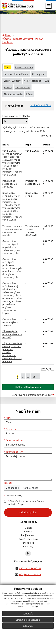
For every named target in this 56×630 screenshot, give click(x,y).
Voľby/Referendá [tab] (32, 80)
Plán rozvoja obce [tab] (24, 67)
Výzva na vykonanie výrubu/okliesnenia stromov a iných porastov (12, 230)
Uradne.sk (43, 394)
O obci (28, 528)
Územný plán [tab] (38, 74)
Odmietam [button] (28, 626)
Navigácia (9, 6)
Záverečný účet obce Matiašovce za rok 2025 (12, 334)
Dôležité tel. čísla (28, 539)
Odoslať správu (28, 512)
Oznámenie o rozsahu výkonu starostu (10, 322)
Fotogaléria (28, 542)
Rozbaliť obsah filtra (40, 105)
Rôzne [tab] (29, 94)
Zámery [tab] (7, 87)
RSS (43, 136)
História (28, 531)
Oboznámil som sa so (26, 503)
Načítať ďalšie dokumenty (28, 387)
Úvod (8, 35)
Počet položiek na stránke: (16, 116)
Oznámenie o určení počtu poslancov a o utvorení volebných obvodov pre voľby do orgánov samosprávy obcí (12, 268)
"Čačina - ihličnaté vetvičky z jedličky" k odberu (22, 40)
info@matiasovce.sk (30, 574)
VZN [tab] (47, 80)
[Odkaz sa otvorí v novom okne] (28, 553)
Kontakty (28, 546)
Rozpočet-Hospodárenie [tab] (16, 74)
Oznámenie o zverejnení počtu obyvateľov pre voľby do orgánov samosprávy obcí (11, 247)
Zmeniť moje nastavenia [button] (28, 619)
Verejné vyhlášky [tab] (12, 80)
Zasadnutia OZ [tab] (22, 87)
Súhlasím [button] (28, 613)
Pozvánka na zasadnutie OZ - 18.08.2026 (10, 183)
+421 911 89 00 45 (30, 568)
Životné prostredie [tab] (13, 94)
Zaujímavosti (28, 535)
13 (34, 376)
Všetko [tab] (7, 67)
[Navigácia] (49, 6)
